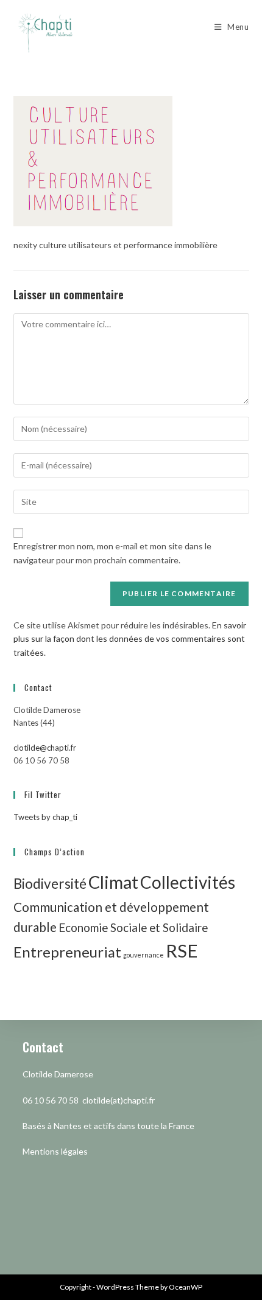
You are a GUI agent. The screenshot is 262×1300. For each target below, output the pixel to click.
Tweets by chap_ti (45, 817)
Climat (113, 881)
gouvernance (143, 955)
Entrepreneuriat (67, 952)
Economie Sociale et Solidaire (133, 927)
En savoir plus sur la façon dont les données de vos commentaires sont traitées (129, 639)
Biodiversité (50, 883)
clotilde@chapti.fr (44, 748)
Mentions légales (55, 1151)
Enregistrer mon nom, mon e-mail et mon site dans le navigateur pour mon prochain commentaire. (112, 553)
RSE (182, 950)
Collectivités (187, 882)
